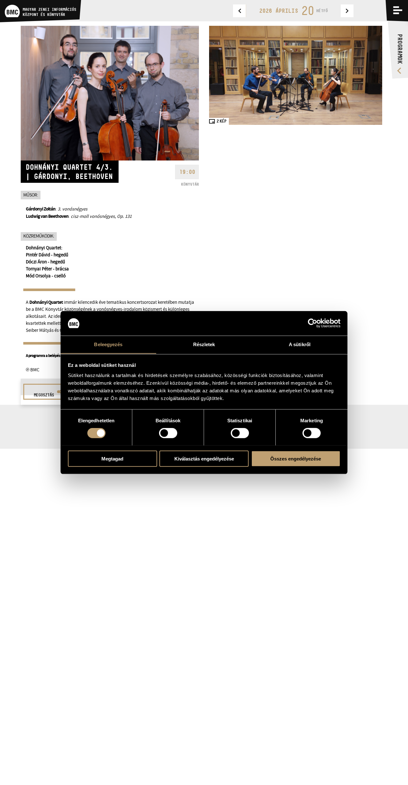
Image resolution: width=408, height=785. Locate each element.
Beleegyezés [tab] (108, 344)
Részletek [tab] (204, 344)
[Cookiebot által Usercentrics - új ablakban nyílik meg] (312, 323)
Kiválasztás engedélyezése (204, 458)
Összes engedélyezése (295, 458)
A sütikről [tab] (299, 344)
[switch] (168, 433)
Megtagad (112, 458)
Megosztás (44, 394)
